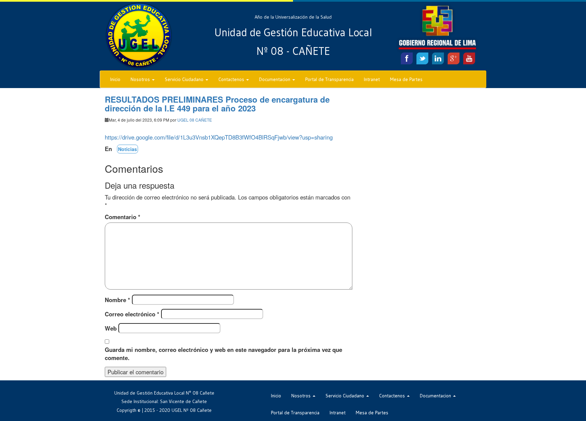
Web (111, 328)
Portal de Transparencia (329, 79)
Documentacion (275, 79)
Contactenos (232, 79)
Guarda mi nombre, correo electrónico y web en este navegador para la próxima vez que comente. (223, 353)
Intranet (372, 79)
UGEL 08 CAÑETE (194, 120)
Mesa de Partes (406, 79)
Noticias (127, 149)
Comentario (122, 217)
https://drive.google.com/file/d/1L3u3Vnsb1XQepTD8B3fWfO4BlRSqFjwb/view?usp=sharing (219, 137)
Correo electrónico (132, 314)
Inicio (115, 79)
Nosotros (141, 79)
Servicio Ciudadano (185, 79)
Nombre (117, 300)
